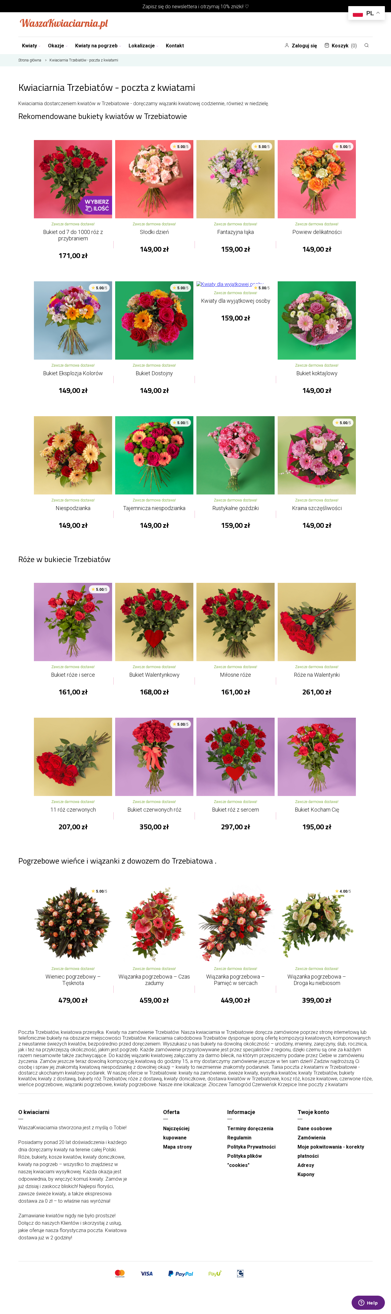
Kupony (306, 1174)
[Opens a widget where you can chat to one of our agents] (368, 1303)
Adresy (306, 1165)
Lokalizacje (142, 46)
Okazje (56, 46)
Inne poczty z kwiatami (323, 1084)
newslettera (184, 6)
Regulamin (239, 1138)
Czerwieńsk (264, 1084)
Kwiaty (29, 46)
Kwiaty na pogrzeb (96, 46)
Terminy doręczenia (250, 1128)
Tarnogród (239, 1084)
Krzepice (287, 1084)
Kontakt (175, 46)
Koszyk (344, 46)
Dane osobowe (315, 1128)
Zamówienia (312, 1138)
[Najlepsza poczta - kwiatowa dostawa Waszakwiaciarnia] (64, 24)
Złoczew (217, 1084)
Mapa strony (177, 1147)
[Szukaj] (366, 45)
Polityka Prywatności (251, 1147)
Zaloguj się (304, 46)
